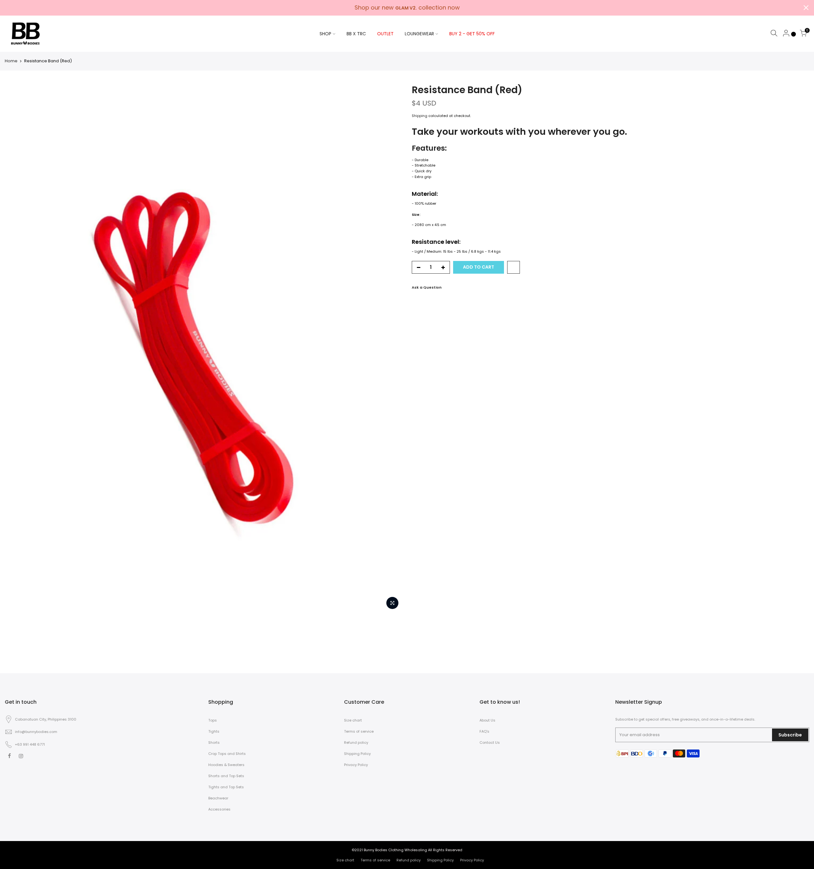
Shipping (419, 115)
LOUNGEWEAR (419, 34)
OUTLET (385, 34)
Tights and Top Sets (226, 787)
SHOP (325, 34)
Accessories (219, 809)
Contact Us (489, 742)
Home (11, 61)
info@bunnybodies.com (36, 731)
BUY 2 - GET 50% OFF (472, 34)
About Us (487, 720)
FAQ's (484, 731)
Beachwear (218, 798)
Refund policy (356, 742)
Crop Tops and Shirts (227, 753)
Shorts (214, 742)
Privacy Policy (356, 764)
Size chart (353, 720)
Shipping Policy (357, 753)
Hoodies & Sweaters (226, 764)
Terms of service (359, 731)
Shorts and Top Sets (226, 775)
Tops (212, 720)
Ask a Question (427, 287)
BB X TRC (356, 34)
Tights (213, 731)
